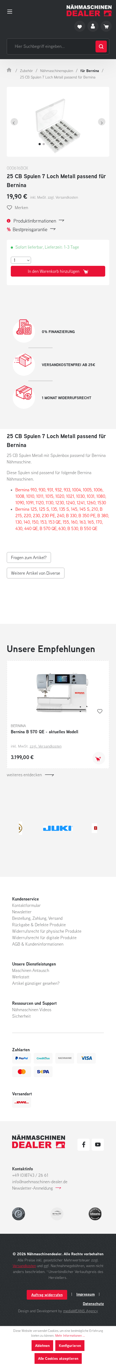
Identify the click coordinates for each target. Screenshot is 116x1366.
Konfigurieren (70, 1345)
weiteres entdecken (24, 774)
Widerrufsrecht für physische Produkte (46, 931)
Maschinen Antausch (30, 970)
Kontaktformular (26, 905)
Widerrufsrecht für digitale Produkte (44, 937)
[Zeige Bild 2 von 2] (44, 144)
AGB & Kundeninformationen (37, 944)
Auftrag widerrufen (47, 1294)
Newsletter (22, 911)
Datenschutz (93, 1303)
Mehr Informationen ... (70, 1335)
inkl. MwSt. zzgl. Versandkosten (54, 197)
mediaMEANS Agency (80, 1310)
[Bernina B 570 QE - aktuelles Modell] (58, 691)
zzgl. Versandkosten (46, 746)
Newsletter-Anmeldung (32, 1188)
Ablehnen (42, 1345)
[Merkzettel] (79, 26)
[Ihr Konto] (92, 26)
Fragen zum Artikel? (29, 557)
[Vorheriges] (14, 122)
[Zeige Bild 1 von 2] (40, 144)
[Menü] (11, 10)
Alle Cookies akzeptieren (58, 1358)
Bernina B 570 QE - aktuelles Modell (44, 732)
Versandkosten (24, 1265)
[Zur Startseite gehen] (89, 10)
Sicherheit (21, 1016)
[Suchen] (101, 46)
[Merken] (100, 711)
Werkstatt (20, 976)
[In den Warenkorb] (99, 758)
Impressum (85, 1294)
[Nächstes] (101, 122)
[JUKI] (58, 828)
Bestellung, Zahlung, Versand (37, 918)
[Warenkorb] (106, 26)
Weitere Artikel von (35, 573)
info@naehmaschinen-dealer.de (39, 1181)
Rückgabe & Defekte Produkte (39, 924)
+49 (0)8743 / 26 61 (30, 1175)
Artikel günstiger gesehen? (36, 983)
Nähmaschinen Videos (31, 1009)
